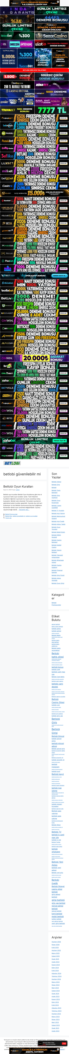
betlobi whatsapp (56, 850)
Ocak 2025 (55, 959)
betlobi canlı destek (57, 685)
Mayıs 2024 (56, 982)
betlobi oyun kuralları (31, 516)
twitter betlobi (56, 919)
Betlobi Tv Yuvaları (58, 510)
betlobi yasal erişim (56, 856)
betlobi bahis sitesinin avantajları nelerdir (56, 660)
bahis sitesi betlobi (57, 626)
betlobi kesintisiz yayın (57, 777)
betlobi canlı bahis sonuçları (58, 679)
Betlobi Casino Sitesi (58, 701)
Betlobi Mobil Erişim (58, 532)
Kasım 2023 (56, 999)
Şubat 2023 (56, 1025)
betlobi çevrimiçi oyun (56, 875)
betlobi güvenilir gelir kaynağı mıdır (58, 755)
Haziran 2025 (56, 950)
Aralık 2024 (55, 962)
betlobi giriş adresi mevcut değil (57, 725)
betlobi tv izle (56, 840)
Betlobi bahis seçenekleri (56, 649)
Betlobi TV (56, 832)
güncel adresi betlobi (57, 907)
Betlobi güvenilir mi (57, 757)
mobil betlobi (58, 916)
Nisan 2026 (55, 945)
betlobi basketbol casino (57, 664)
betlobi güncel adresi (58, 744)
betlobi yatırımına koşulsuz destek (57, 858)
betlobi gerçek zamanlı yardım (58, 711)
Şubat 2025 (56, 956)
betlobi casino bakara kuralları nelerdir (58, 694)
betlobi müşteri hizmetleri (57, 805)
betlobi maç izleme (57, 789)
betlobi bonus (57, 667)
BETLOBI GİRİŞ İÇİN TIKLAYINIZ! (34, 70)
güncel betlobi (56, 911)
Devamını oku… (24, 510)
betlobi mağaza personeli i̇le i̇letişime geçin (58, 793)
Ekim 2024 (55, 968)
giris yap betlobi (58, 903)
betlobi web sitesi (57, 846)
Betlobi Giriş (8, 516)
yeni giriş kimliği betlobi (57, 926)
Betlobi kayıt (58, 774)
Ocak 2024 (55, 993)
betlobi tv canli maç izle (58, 836)
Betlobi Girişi (56, 731)
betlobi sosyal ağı (55, 829)
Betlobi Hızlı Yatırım (58, 513)
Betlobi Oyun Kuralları (18, 486)
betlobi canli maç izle (58, 673)
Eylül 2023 (55, 1005)
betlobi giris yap (57, 716)
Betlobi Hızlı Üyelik (58, 521)
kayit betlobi (57, 913)
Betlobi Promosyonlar (11, 514)
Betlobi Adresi (56, 482)
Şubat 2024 (56, 991)
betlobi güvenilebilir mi (19, 516)
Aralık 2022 (55, 1031)
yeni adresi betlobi (57, 921)
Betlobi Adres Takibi (58, 524)
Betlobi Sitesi (56, 825)
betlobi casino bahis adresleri (58, 691)
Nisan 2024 (55, 985)
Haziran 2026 (56, 942)
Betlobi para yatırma (56, 812)
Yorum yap (8, 518)
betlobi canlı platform (56, 689)
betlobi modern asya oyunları (58, 802)
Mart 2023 (55, 1022)
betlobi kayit (56, 771)
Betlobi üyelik (55, 882)
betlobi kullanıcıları (56, 779)
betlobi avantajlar (55, 633)
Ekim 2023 (55, 1002)
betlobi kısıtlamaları (56, 783)
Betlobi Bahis (56, 635)
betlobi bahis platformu (55, 645)
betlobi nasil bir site (57, 809)
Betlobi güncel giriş (58, 749)
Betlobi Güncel (58, 736)
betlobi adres (56, 629)
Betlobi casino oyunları (58, 696)
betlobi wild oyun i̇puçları (57, 854)
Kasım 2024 (56, 965)
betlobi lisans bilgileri (58, 785)
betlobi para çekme (56, 817)
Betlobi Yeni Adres (57, 863)
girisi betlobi (58, 900)
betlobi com (56, 705)
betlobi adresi (56, 631)
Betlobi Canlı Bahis (58, 677)
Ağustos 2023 (56, 1008)
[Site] (34, 118)
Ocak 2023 (55, 1028)
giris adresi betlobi (56, 895)
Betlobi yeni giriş (57, 873)
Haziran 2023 (56, 1014)
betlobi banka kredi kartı (57, 662)
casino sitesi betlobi (57, 890)
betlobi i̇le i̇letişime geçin (57, 769)
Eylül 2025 (55, 947)
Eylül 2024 (55, 970)
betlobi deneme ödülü (56, 707)
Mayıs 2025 (55, 953)
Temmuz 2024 (56, 976)
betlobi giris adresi (57, 713)
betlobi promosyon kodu (57, 821)
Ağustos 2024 (56, 973)
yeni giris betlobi (58, 923)
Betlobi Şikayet (58, 886)
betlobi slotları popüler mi (57, 827)
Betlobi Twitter (56, 842)
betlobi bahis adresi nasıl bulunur (57, 638)
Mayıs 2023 (56, 1017)
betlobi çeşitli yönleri (56, 877)
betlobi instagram (55, 765)
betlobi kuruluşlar (55, 781)
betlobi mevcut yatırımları (57, 800)
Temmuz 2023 (56, 1011)
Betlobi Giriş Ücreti (58, 575)
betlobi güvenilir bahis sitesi (58, 751)
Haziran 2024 (56, 979)
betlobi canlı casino (57, 681)
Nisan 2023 (55, 1019)
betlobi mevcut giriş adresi (57, 797)
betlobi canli (56, 669)
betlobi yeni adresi (56, 869)
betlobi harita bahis (56, 762)
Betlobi (54, 487)
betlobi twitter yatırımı (56, 844)
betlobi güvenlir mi (58, 760)
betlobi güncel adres (56, 740)
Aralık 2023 (55, 996)
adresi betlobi (56, 624)
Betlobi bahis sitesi (58, 655)
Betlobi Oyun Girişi (58, 583)
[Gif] (34, 193)
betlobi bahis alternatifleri (55, 641)
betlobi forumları (55, 709)
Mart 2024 (55, 988)
